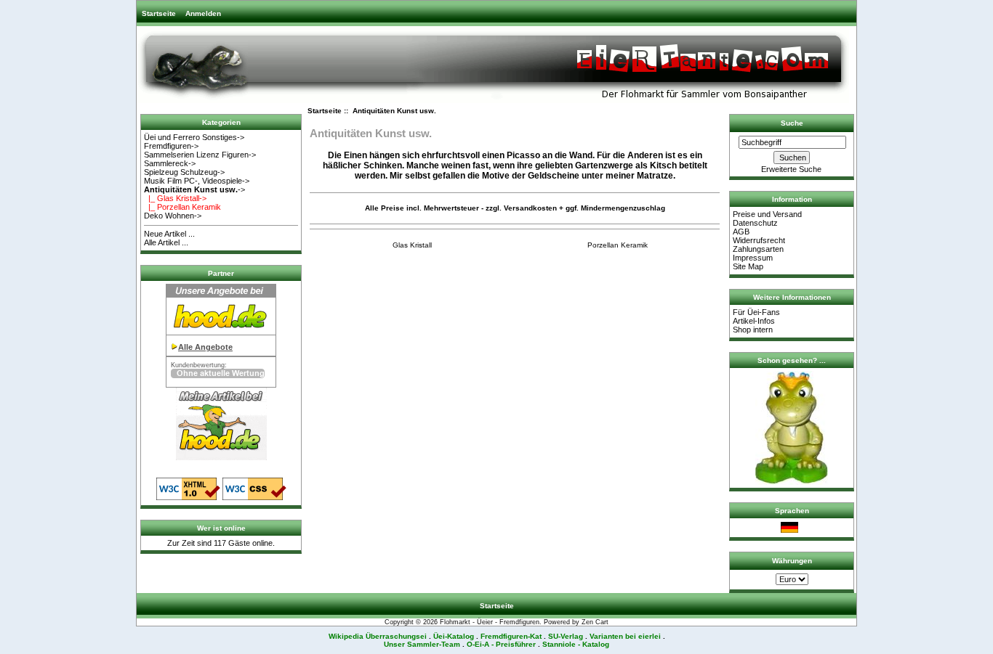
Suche (792, 123)
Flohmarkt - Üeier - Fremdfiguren (489, 622)
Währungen (792, 561)
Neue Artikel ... (169, 233)
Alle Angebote (205, 347)
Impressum (753, 257)
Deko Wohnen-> (172, 215)
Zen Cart (595, 622)
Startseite (159, 13)
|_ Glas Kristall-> (175, 198)
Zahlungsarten (758, 249)
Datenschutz (755, 222)
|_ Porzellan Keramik (182, 207)
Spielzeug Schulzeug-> (184, 172)
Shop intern (753, 329)
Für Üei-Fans (756, 312)
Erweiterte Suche (791, 169)
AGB (741, 231)
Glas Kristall (412, 245)
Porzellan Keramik (617, 245)
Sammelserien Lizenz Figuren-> (200, 154)
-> (194, 189)
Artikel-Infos (754, 320)
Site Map (748, 266)
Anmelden (203, 13)
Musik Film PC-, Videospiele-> (196, 180)
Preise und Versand (767, 214)
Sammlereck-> (170, 163)
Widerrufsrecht (759, 240)
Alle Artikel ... (166, 242)
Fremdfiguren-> (171, 146)
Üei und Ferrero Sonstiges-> (194, 137)
